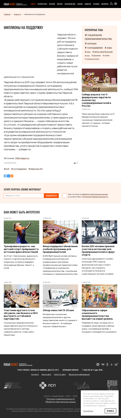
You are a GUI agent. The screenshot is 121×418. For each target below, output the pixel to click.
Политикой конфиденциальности (95, 197)
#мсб (6, 169)
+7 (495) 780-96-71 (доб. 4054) (92, 370)
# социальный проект (92, 59)
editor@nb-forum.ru (70, 370)
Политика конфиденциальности (60, 399)
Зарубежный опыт (70, 4)
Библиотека (104, 4)
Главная (7, 14)
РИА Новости (22, 158)
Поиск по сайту (60, 374)
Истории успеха (42, 4)
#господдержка (19, 169)
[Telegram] (5, 176)
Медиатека (88, 4)
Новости (33, 4)
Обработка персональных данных (60, 402)
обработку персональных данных (95, 194)
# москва (106, 55)
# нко (87, 55)
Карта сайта (46, 374)
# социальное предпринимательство (98, 36)
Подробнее (88, 411)
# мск (87, 52)
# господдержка (94, 47)
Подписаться (51, 195)
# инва (108, 47)
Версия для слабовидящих (79, 374)
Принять (110, 411)
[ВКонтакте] (8, 176)
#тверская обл (35, 169)
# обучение (96, 55)
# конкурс (91, 43)
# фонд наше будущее (102, 52)
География (96, 4)
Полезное (60, 4)
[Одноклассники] (11, 176)
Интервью (52, 4)
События (80, 4)
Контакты (35, 374)
